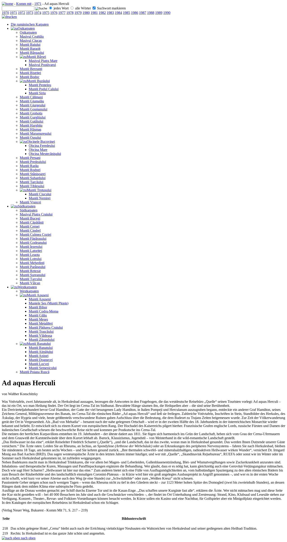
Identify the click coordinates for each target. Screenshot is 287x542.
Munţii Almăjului (41, 352)
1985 (126, 13)
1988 (150, 13)
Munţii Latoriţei (31, 251)
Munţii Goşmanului (33, 109)
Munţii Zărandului (41, 340)
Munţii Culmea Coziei (35, 234)
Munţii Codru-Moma (43, 311)
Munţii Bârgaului (32, 53)
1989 (158, 13)
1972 (21, 13)
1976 (53, 13)
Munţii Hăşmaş (30, 129)
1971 (37, 4)
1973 (29, 13)
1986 (134, 13)
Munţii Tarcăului (31, 182)
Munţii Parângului (32, 267)
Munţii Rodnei (30, 170)
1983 (110, 13)
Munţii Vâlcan (30, 283)
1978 (70, 13)
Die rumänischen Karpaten (30, 24)
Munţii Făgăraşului (33, 238)
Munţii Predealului (33, 162)
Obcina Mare (38, 150)
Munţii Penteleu (40, 85)
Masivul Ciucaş (31, 40)
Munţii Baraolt (30, 49)
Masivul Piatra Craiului (36, 214)
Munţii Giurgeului (32, 105)
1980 (86, 13)
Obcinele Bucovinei (41, 141)
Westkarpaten (27, 287)
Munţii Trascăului (41, 331)
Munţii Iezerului (31, 247)
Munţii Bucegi (30, 218)
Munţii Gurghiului (33, 117)
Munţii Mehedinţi (32, 263)
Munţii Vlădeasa (40, 335)
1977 (61, 13)
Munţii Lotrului (30, 259)
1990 (166, 13)
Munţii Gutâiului (31, 121)
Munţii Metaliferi (41, 323)
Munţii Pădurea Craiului (46, 327)
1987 (142, 13)
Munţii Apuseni (38, 295)
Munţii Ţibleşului (32, 186)
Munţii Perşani (30, 158)
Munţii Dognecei (41, 360)
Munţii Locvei (39, 364)
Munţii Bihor (38, 307)
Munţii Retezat (30, 271)
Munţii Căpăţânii (31, 222)
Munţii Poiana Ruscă (34, 372)
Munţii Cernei (29, 226)
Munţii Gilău (38, 315)
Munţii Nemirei (39, 198)
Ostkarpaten (26, 28)
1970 (5, 13)
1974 (37, 13)
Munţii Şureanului (32, 275)
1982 (102, 13)
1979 (78, 13)
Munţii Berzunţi (31, 69)
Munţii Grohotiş (31, 113)
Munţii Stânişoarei (33, 174)
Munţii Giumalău (32, 101)
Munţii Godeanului (33, 243)
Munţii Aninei (38, 356)
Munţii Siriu (37, 93)
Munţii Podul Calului (44, 89)
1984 (118, 13)
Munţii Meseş (38, 319)
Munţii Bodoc (29, 77)
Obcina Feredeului (42, 146)
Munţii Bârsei (36, 57)
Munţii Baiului (30, 44)
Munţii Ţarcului (31, 279)
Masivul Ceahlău (32, 36)
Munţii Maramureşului (35, 133)
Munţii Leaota (30, 255)
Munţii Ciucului (40, 194)
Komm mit (23, 4)
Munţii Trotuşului (39, 190)
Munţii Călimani (31, 97)
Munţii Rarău (29, 166)
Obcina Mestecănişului (45, 154)
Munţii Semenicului (43, 368)
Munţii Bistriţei (30, 73)
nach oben (27, 538)
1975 (45, 13)
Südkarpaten (26, 206)
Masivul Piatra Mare (43, 61)
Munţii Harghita (31, 125)
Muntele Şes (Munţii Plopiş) (48, 303)
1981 (94, 13)
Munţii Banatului (39, 344)
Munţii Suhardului (33, 178)
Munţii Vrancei (30, 202)
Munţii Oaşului (30, 137)
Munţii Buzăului (38, 81)
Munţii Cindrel (30, 230)
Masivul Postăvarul (42, 65)
